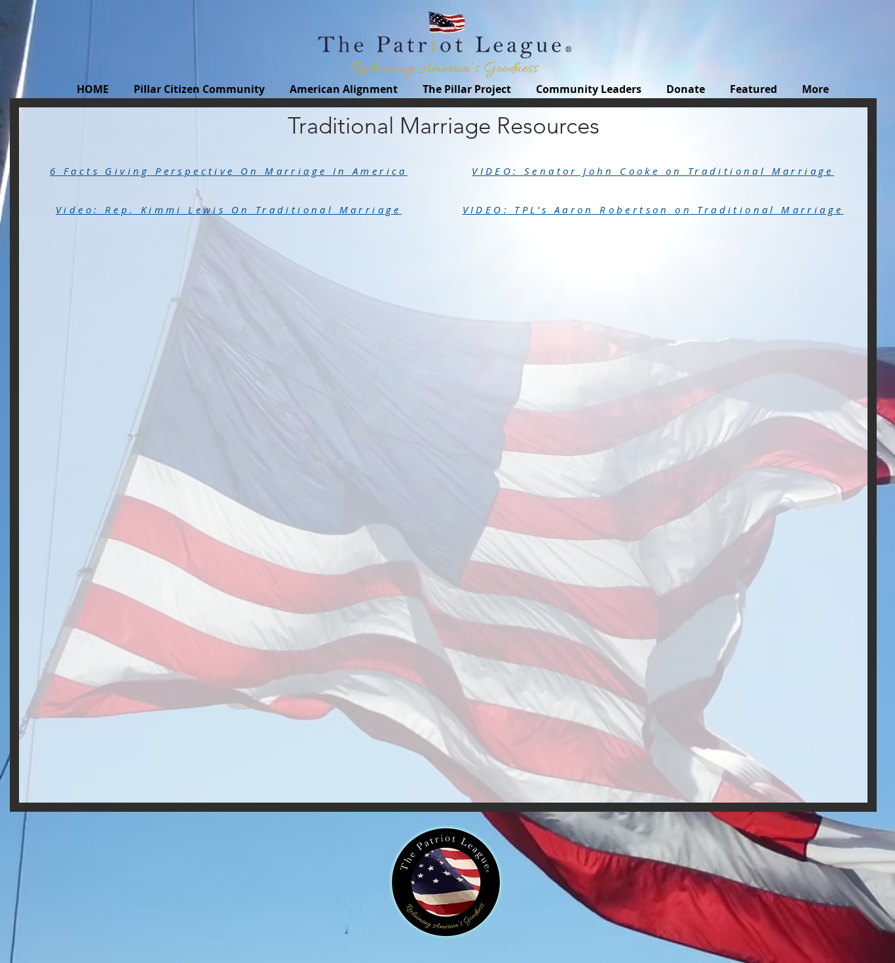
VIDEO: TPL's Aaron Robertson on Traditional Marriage (653, 209)
